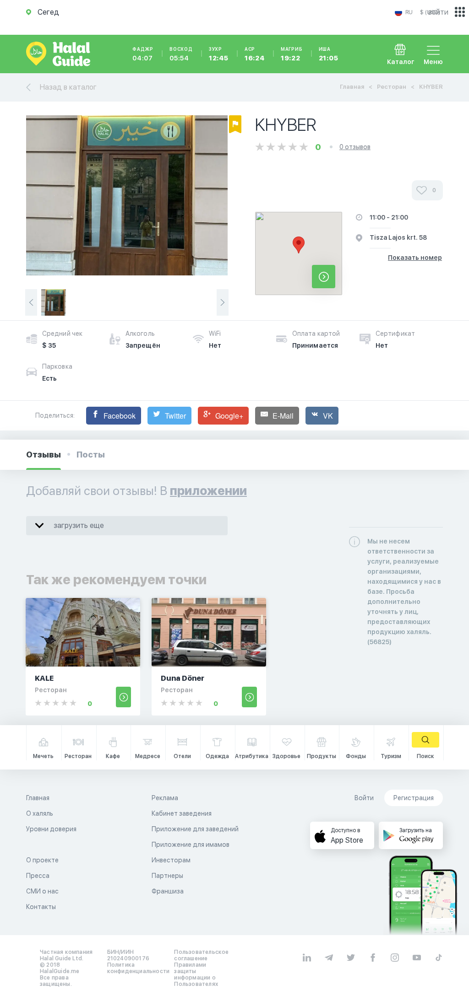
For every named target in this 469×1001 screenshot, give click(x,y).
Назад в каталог (68, 87)
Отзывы (43, 454)
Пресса (37, 875)
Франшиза (168, 891)
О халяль (39, 813)
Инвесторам (171, 860)
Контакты (41, 906)
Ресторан (391, 86)
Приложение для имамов (190, 844)
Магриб (292, 54)
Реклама (165, 798)
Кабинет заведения (182, 813)
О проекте (42, 860)
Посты (90, 454)
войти (438, 12)
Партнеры (167, 875)
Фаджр (142, 54)
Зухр (219, 54)
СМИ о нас (42, 891)
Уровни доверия (51, 829)
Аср (255, 54)
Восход (181, 54)
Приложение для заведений (195, 829)
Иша (328, 54)
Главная (352, 86)
